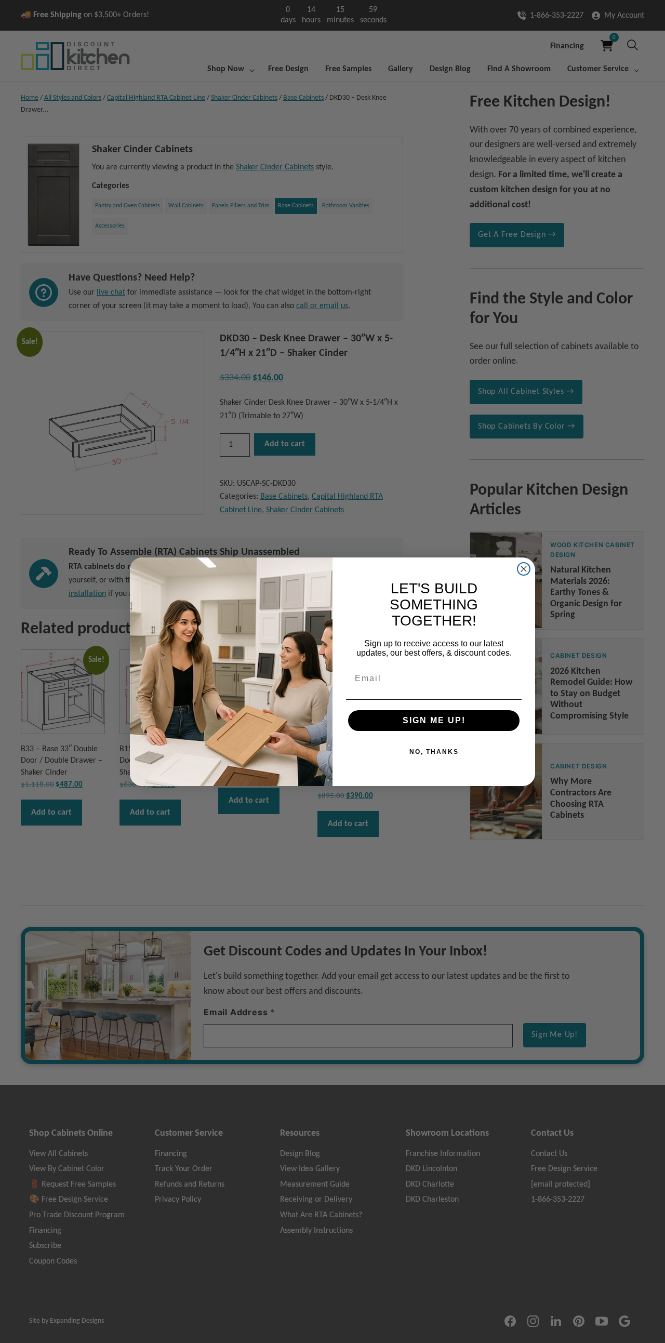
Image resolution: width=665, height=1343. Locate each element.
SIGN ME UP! (434, 720)
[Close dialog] (523, 569)
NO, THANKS (434, 751)
